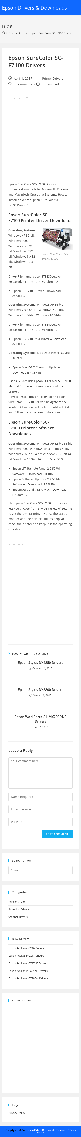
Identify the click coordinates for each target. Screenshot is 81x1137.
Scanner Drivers (18, 917)
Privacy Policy (16, 1113)
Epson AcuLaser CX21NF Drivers (28, 971)
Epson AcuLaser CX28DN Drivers (28, 978)
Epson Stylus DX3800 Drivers (40, 689)
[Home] (3, 33)
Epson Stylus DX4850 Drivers (40, 662)
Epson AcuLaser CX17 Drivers (26, 955)
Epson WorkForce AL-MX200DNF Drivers (40, 719)
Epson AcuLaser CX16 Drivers (26, 948)
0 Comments (23, 84)
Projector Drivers (18, 909)
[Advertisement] (40, 140)
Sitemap (60, 1130)
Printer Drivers (52, 79)
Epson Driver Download (40, 1130)
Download (54, 291)
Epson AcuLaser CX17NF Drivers (28, 963)
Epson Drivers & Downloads (34, 7)
